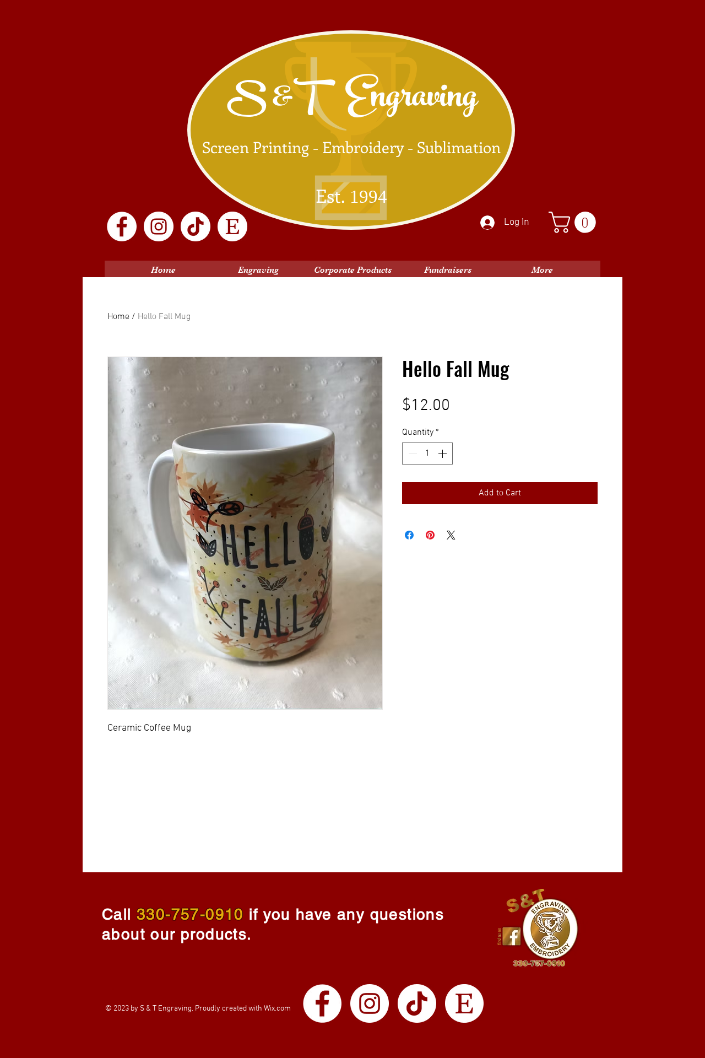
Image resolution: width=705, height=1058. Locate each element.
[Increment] (443, 453)
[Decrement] (411, 453)
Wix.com (277, 1008)
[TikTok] (195, 226)
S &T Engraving (352, 100)
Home (118, 316)
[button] (575, 222)
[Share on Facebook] (409, 535)
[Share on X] (451, 535)
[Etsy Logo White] (232, 226)
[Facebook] (122, 226)
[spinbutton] (427, 453)
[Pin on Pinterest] (430, 535)
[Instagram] (158, 226)
